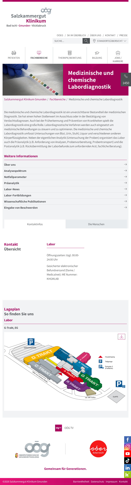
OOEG (60, 35)
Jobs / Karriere (118, 59)
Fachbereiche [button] (42, 58)
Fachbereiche (58, 99)
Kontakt (110, 35)
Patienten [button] (14, 57)
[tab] (35, 224)
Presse (123, 35)
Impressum (111, 481)
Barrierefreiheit (81, 481)
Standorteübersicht (110, 40)
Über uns (95, 35)
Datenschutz (97, 481)
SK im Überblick (76, 35)
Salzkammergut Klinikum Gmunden (25, 99)
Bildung (97, 57)
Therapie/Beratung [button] (69, 57)
